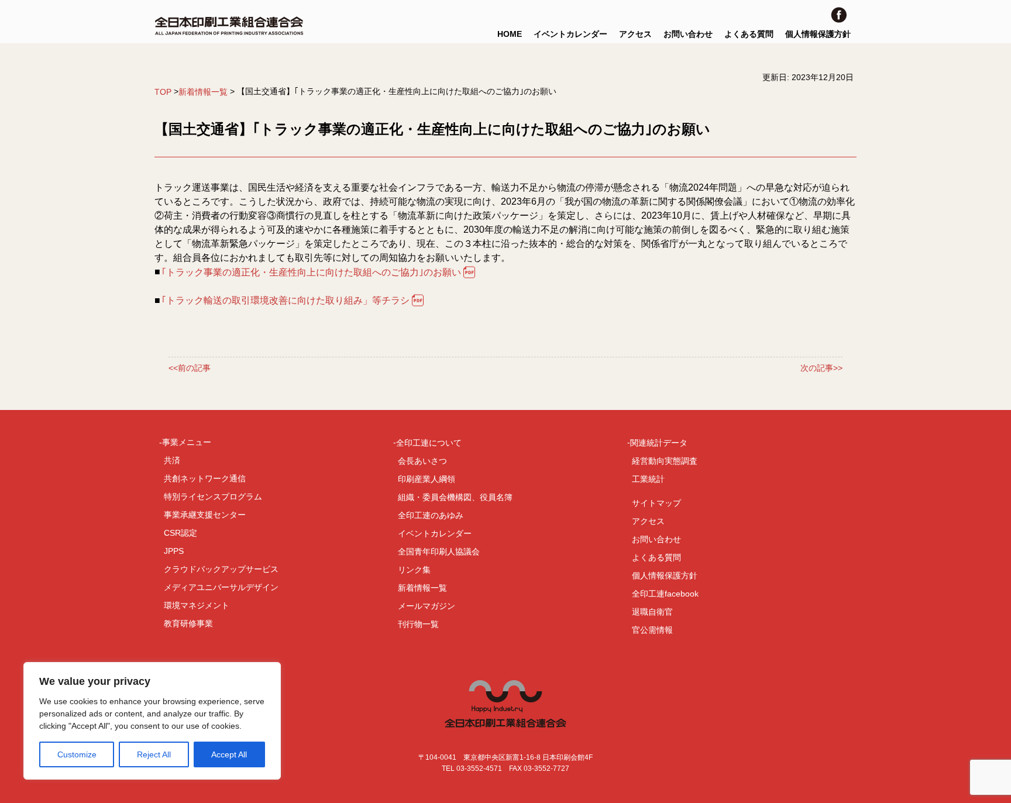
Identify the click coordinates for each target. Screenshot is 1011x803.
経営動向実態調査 (664, 461)
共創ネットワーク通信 (205, 478)
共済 (172, 460)
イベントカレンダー (570, 34)
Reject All (154, 754)
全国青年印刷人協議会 (439, 551)
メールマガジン (426, 606)
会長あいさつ (422, 461)
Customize (77, 754)
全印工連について (429, 442)
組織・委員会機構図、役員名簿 (455, 497)
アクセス (635, 34)
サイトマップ (656, 503)
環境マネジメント (196, 605)
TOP (162, 92)
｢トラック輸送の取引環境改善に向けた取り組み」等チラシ (285, 300)
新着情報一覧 (203, 92)
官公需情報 (652, 630)
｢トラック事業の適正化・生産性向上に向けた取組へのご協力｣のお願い (311, 272)
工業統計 (648, 479)
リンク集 (414, 569)
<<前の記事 (189, 368)
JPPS (174, 551)
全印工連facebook (665, 593)
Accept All (229, 754)
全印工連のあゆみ (430, 515)
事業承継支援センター (205, 514)
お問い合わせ (688, 34)
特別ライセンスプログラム (213, 496)
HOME (509, 34)
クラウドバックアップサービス (221, 569)
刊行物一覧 (418, 624)
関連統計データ (658, 442)
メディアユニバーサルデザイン (221, 587)
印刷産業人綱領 (426, 479)
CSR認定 (180, 532)
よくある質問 (748, 34)
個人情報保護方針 (818, 34)
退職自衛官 (652, 611)
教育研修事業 (188, 623)
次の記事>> (821, 368)
